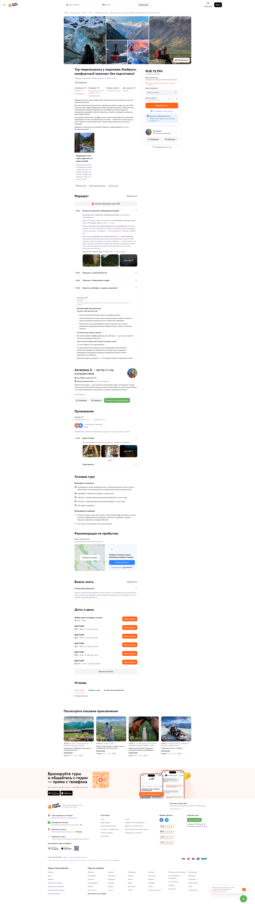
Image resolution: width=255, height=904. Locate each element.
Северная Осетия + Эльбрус (172, 748)
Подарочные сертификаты (135, 822)
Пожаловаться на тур (163, 147)
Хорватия (192, 879)
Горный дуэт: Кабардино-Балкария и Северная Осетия (77, 749)
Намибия (151, 883)
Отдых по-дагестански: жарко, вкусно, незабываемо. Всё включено (110, 747)
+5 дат (81, 755)
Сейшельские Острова (177, 872)
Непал (150, 886)
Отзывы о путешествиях (110, 829)
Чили (190, 886)
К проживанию (94, 96)
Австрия (91, 879)
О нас (127, 819)
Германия (111, 879)
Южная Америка (54, 894)
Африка (51, 879)
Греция (110, 886)
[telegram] (167, 820)
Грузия (110, 890)
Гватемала (112, 876)
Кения (130, 879)
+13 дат (114, 753)
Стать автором (174, 809)
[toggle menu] (4, 4)
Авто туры (114, 186)
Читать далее (80, 394)
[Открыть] (136, 272)
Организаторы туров (108, 826)
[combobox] (160, 91)
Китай (130, 890)
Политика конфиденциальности (78, 857)
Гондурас (111, 883)
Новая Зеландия (154, 890)
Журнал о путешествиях (134, 826)
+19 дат (179, 753)
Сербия (171, 885)
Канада (130, 876)
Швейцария (193, 890)
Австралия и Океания (56, 886)
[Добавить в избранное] (91, 719)
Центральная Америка (56, 890)
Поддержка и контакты (133, 833)
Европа (50, 872)
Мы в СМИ (105, 836)
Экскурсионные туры (98, 186)
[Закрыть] (136, 210)
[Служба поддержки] (243, 898)
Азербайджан (93, 883)
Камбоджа (132, 872)
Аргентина (92, 890)
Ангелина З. (84, 370)
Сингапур (172, 889)
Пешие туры (82, 186)
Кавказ (101, 78)
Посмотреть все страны (97, 894)
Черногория (193, 883)
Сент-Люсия (173, 882)
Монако (151, 872)
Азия (49, 876)
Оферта (65, 857)
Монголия (152, 876)
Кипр (130, 883)
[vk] (161, 820)
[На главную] (13, 4)
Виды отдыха (105, 822)
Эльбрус (94, 78)
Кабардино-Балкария (83, 78)
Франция (192, 876)
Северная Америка (55, 883)
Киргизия (131, 886)
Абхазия (91, 872)
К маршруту (79, 94)
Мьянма (151, 879)
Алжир (90, 886)
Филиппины (193, 872)
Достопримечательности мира (136, 829)
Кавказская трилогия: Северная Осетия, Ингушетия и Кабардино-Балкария (141, 749)
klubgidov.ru (117, 860)
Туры (102, 819)
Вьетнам (111, 872)
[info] (81, 825)
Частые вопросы (107, 833)
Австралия (92, 876)
